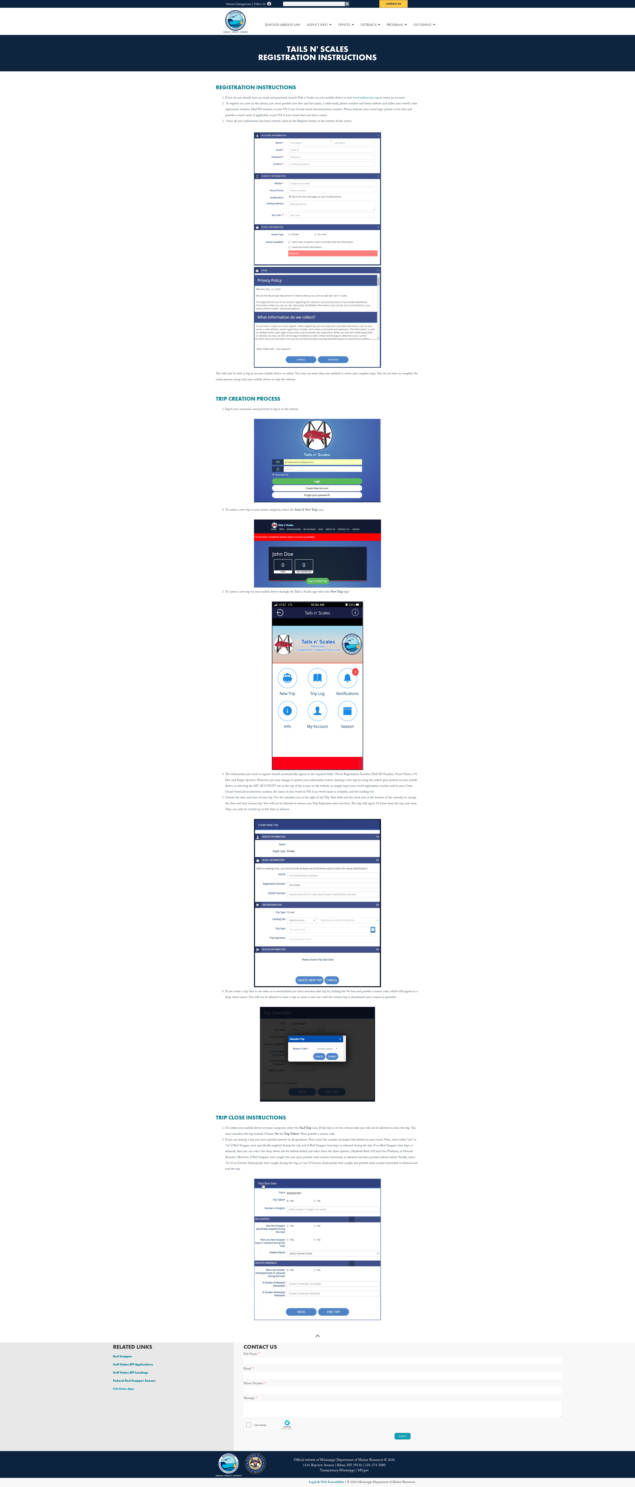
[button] (228, 1464)
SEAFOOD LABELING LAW (282, 25)
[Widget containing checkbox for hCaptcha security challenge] (269, 1425)
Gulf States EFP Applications (133, 1364)
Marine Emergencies (238, 4)
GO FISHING (422, 25)
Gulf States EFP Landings (130, 1372)
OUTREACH (368, 25)
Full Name (251, 1354)
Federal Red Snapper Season (134, 1381)
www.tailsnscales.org (366, 98)
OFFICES (344, 25)
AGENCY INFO (317, 25)
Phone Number (254, 1383)
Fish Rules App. (124, 1389)
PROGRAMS (395, 25)
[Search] (347, 4)
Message (249, 1398)
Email (248, 1369)
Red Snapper (122, 1356)
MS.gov (363, 1471)
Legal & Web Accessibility (326, 1482)
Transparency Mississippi (337, 1471)
